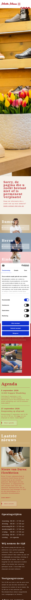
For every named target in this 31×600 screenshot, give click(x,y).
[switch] (26, 305)
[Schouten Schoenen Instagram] (26, 8)
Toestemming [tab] (6, 270)
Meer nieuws (9, 503)
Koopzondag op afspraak (12, 411)
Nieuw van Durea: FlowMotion (14, 471)
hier (18, 416)
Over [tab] (25, 270)
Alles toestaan (15, 323)
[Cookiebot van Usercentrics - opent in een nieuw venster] (22, 266)
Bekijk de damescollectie (14, 228)
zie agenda (14, 537)
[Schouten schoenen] (9, 4)
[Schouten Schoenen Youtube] (21, 8)
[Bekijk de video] (11, 358)
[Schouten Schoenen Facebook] (24, 8)
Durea (16, 478)
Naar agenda (9, 423)
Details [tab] (16, 270)
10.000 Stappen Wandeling (13, 393)
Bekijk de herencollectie (14, 246)
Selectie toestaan (15, 328)
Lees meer (5, 403)
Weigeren (15, 333)
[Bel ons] (29, 8)
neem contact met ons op (13, 206)
